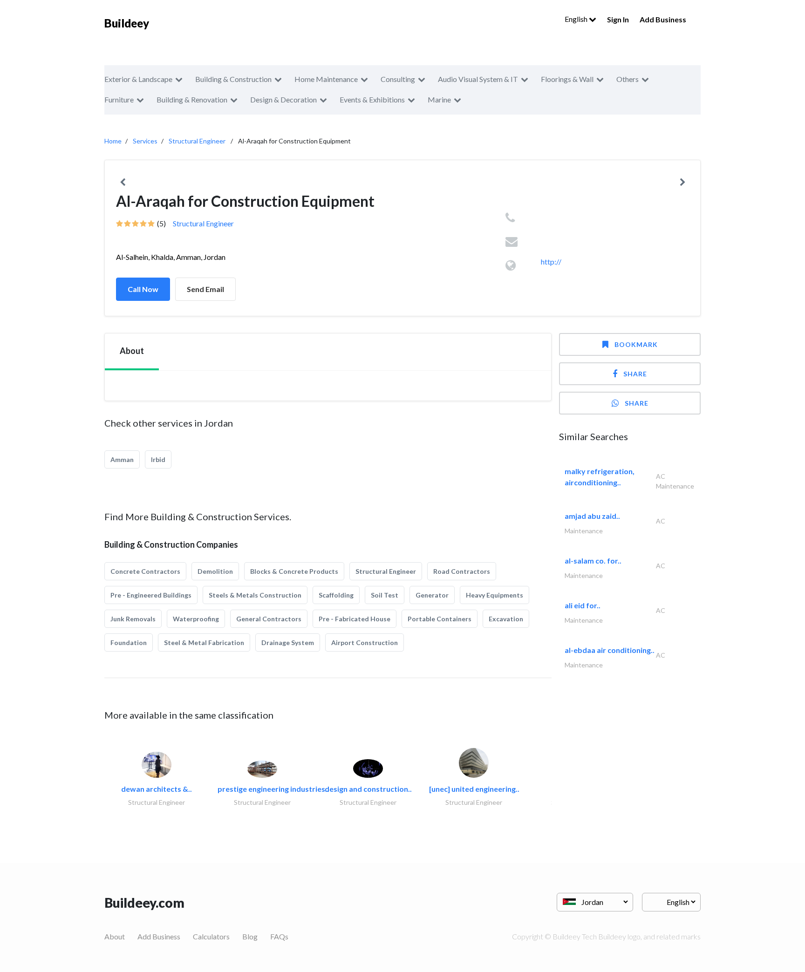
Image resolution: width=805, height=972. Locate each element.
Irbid (158, 459)
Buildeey (126, 23)
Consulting (398, 79)
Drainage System (287, 642)
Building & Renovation (192, 99)
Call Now (143, 289)
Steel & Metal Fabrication (204, 642)
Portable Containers (439, 619)
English (577, 18)
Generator (432, 595)
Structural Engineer (197, 141)
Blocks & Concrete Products (294, 571)
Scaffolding (336, 595)
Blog (250, 936)
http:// (551, 261)
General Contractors (268, 619)
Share (635, 374)
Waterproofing (196, 619)
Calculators (211, 936)
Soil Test (384, 595)
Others (627, 79)
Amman (122, 459)
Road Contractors (461, 571)
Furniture (119, 99)
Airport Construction (364, 642)
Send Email (205, 289)
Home (113, 141)
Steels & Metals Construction (255, 595)
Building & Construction (233, 79)
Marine (439, 99)
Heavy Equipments (494, 595)
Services (145, 141)
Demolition (215, 571)
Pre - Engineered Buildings (150, 595)
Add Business (663, 19)
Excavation (506, 619)
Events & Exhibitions (372, 99)
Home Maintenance (326, 79)
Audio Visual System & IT (478, 79)
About (114, 936)
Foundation (128, 642)
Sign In (618, 19)
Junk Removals (133, 619)
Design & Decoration (283, 99)
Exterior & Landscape (138, 79)
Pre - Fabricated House (354, 619)
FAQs (279, 936)
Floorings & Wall (567, 79)
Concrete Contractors (145, 571)
